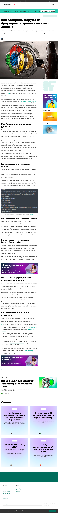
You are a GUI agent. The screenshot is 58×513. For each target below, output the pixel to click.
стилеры (45, 89)
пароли (51, 87)
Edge (50, 82)
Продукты (5, 7)
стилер (8, 93)
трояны (50, 89)
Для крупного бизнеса (50, 1)
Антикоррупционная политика (8, 504)
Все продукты (18, 491)
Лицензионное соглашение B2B (28, 504)
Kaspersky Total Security (48, 85)
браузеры (46, 87)
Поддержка (27, 7)
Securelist (31, 214)
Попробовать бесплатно (48, 11)
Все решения (5, 498)
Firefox (54, 82)
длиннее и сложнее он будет (17, 343)
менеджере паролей (32, 327)
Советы (15, 440)
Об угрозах (33, 7)
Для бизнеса (18, 485)
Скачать (21, 7)
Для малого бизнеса (31, 1)
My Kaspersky (51, 4)
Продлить (17, 7)
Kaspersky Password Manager (8, 496)
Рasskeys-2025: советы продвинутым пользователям (49, 136)
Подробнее (15, 511)
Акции (38, 7)
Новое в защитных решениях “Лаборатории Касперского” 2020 (17, 383)
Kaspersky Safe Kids (6, 493)
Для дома (23, 1)
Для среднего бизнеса (40, 1)
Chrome (45, 82)
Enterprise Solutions (20, 489)
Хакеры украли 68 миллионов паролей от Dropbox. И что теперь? (43, 415)
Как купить (11, 7)
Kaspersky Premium (6, 491)
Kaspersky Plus (5, 489)
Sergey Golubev (6, 38)
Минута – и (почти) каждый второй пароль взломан (48, 123)
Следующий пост (5, 377)
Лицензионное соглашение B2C (18, 504)
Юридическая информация (38, 504)
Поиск (56, 16)
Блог (42, 7)
